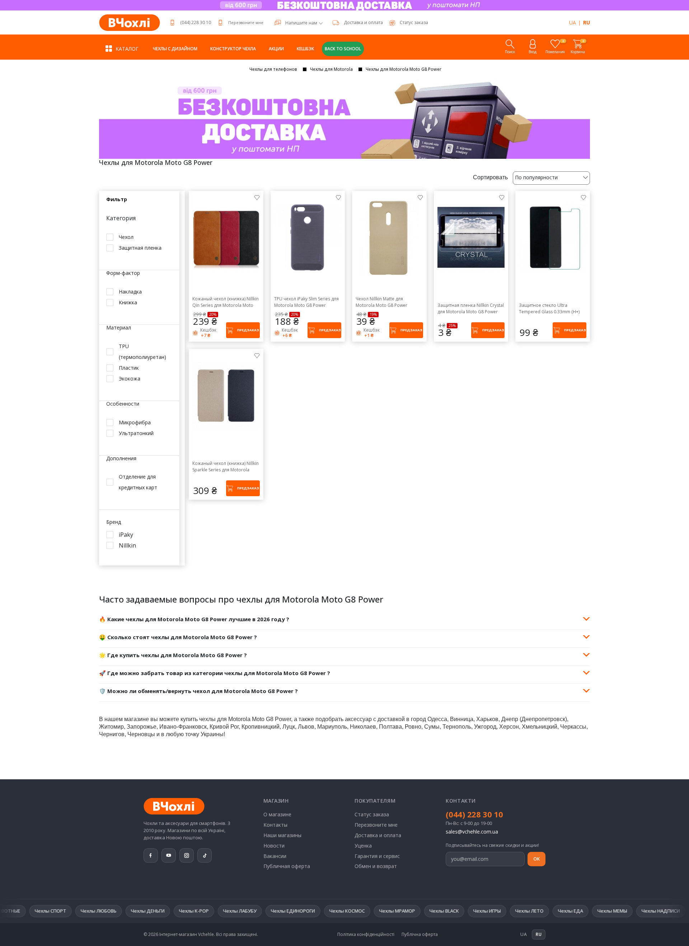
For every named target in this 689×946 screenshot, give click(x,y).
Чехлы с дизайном (175, 49)
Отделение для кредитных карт (138, 482)
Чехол (126, 237)
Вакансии (274, 856)
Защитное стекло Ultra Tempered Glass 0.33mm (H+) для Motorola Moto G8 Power (549, 308)
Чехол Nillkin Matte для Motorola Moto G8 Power (381, 302)
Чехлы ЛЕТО (468, 911)
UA (572, 22)
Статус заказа (372, 814)
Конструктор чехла (233, 49)
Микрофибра (135, 422)
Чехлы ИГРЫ (426, 911)
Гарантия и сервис (377, 856)
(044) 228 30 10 (195, 22)
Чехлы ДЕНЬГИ (87, 911)
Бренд (113, 522)
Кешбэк (305, 49)
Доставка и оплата (363, 22)
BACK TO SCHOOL (343, 49)
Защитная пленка (140, 247)
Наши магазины (282, 835)
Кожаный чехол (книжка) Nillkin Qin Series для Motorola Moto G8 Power (225, 302)
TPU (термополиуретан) (142, 351)
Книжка (128, 302)
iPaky (126, 534)
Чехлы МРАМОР (336, 911)
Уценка (363, 845)
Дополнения (121, 458)
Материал (118, 328)
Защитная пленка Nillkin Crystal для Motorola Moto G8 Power (470, 308)
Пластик (129, 367)
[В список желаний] (257, 197)
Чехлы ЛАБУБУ (179, 911)
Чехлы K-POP (133, 911)
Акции (276, 49)
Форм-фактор (123, 273)
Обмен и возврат (376, 866)
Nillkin (127, 545)
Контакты (275, 824)
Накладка (130, 291)
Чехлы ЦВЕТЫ (649, 911)
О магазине (277, 814)
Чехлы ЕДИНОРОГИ (232, 911)
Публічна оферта (420, 934)
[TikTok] (204, 855)
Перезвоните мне (245, 22)
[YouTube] (168, 855)
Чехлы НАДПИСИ (600, 911)
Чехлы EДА (509, 911)
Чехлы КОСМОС (286, 911)
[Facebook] (151, 855)
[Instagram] (186, 855)
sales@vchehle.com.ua (472, 831)
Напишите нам (301, 23)
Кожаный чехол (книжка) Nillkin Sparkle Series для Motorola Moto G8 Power (225, 466)
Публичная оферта (286, 866)
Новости (274, 845)
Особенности (122, 404)
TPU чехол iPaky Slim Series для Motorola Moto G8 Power (306, 302)
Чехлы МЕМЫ (551, 911)
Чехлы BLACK (383, 911)
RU (586, 22)
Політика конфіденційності (365, 934)
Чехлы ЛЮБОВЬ (38, 911)
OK (536, 858)
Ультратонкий (136, 432)
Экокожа (129, 378)
